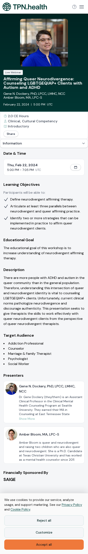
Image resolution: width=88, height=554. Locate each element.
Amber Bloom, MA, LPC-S (22, 97)
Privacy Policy (72, 505)
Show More (27, 419)
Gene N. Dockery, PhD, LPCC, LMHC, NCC (34, 93)
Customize (44, 532)
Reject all (44, 520)
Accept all (44, 544)
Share (11, 134)
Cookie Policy (20, 509)
